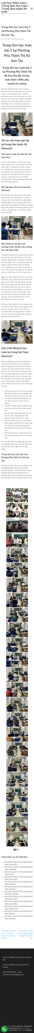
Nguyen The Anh (19, 39)
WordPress (29, 1030)
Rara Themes (13, 1030)
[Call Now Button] (4, 1029)
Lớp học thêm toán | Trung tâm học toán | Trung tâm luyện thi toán (15, 7)
